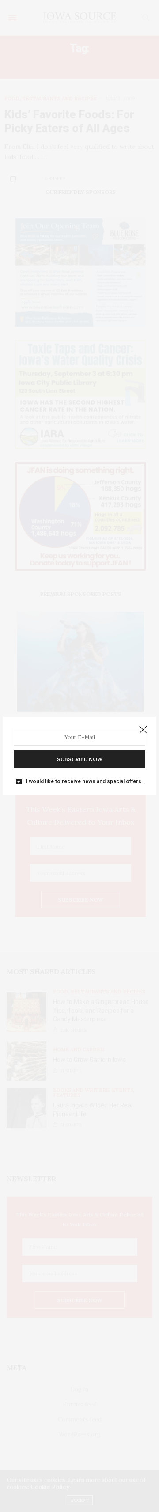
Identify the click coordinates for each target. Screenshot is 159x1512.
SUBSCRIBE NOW (79, 759)
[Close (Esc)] (143, 730)
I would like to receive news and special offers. (84, 781)
